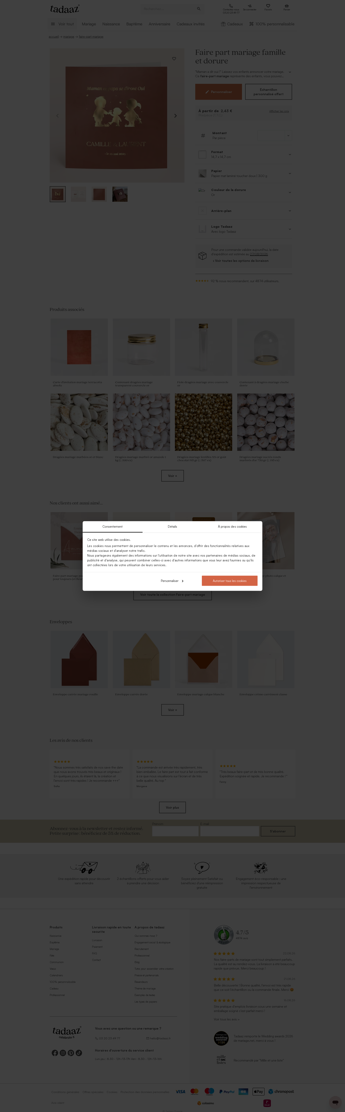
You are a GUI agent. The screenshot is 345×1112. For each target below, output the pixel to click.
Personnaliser (169, 581)
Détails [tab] (172, 526)
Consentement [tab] (112, 526)
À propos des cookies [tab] (232, 526)
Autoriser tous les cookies (230, 581)
